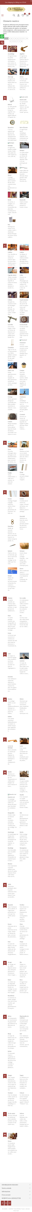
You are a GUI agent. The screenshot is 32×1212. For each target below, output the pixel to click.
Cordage (10, 397)
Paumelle (10, 905)
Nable (9, 884)
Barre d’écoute (24, 127)
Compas (22, 370)
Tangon (10, 1075)
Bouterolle (23, 200)
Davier (21, 449)
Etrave (21, 568)
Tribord (22, 1093)
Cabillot (10, 252)
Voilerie (22, 1113)
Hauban (10, 699)
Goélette (22, 661)
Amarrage (10, 77)
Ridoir (9, 980)
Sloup (9, 1033)
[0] (23, 15)
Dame (9, 449)
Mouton (10, 863)
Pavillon (22, 905)
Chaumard (23, 342)
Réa (21, 962)
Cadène (22, 252)
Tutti (6, 38)
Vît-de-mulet (11, 1113)
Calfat (21, 275)
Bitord (9, 175)
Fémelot (10, 598)
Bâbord (10, 104)
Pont (9, 941)
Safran (9, 1016)
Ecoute (10, 498)
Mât (21, 813)
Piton (21, 924)
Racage (10, 962)
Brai (9, 224)
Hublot (10, 716)
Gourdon (10, 676)
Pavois (9, 924)
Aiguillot (22, 54)
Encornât (22, 516)
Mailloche (22, 779)
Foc (21, 615)
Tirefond (10, 1093)
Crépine (10, 421)
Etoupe (10, 575)
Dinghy (10, 473)
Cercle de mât (23, 324)
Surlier (10, 1051)
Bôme (25, 168)
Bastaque (10, 145)
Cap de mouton (24, 300)
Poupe (21, 941)
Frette (9, 633)
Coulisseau (23, 397)
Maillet (10, 772)
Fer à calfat (23, 598)
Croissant (22, 414)
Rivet (21, 980)
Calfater (10, 300)
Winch (9, 1141)
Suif (21, 1033)
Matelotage (11, 832)
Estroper (22, 551)
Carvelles (10, 324)
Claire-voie (11, 370)
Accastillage (11, 54)
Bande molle (23, 99)
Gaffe (9, 653)
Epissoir (10, 551)
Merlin (21, 832)
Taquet (21, 1075)
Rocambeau (11, 995)
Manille (22, 795)
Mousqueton (23, 848)
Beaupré (22, 150)
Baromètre (11, 127)
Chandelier (11, 347)
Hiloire (22, 699)
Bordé (9, 200)
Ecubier (22, 498)
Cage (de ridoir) (12, 275)
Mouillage (10, 848)
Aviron (21, 77)
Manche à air (11, 797)
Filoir (9, 615)
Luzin (21, 746)
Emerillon (10, 526)
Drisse (21, 472)
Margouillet (11, 813)
